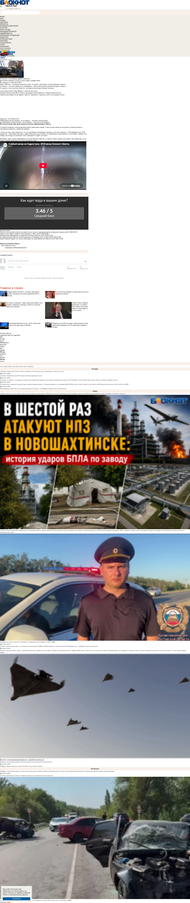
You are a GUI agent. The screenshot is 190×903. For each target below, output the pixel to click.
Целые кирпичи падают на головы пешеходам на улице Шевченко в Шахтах (25, 239)
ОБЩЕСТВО (4, 37)
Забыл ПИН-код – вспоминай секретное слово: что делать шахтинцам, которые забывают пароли (32, 84)
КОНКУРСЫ (4, 24)
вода (6, 247)
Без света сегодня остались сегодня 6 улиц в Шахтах (93, 650)
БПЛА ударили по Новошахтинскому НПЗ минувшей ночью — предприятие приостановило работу (72, 646)
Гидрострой (12, 247)
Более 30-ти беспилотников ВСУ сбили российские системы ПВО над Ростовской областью (27, 762)
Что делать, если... (6, 59)
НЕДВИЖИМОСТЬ (6, 33)
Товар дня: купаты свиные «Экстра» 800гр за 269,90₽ (114, 384)
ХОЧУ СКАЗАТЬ (5, 48)
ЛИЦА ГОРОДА (5, 30)
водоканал (23, 247)
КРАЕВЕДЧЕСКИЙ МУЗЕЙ (9, 26)
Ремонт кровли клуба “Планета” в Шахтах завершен (17, 371)
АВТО (2, 18)
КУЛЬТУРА (3, 28)
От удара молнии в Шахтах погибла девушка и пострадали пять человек (24, 237)
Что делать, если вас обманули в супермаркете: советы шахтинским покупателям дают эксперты (33, 86)
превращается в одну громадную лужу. (24, 140)
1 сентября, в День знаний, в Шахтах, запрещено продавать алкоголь (99, 380)
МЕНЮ (2, 16)
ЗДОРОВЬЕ (4, 22)
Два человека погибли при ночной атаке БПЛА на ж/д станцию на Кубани (22, 766)
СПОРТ (2, 44)
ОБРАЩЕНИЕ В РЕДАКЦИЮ (9, 35)
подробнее (16, 335)
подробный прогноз (6, 335)
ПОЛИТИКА (4, 41)
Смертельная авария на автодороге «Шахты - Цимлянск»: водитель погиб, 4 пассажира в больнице (126, 530)
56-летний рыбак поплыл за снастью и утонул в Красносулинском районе (64, 771)
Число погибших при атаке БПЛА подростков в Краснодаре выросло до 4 (22, 375)
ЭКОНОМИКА (4, 46)
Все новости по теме (7, 82)
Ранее (19, 267)
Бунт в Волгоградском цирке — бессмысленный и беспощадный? (20, 646)
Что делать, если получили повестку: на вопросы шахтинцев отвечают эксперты (27, 88)
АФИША (2, 20)
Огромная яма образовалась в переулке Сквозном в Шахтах (20, 235)
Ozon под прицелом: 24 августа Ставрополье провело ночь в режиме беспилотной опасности (28, 775)
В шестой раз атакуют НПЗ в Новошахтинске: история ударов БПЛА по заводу (24, 530)
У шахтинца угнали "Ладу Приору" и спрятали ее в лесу (49, 371)
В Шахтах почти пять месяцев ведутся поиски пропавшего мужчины (65, 393)
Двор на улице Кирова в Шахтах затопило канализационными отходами (22, 771)
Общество (3, 119)
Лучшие (11, 267)
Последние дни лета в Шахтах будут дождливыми (101, 771)
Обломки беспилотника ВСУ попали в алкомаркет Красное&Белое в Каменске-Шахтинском (72, 530)
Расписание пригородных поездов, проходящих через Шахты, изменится (105, 393)
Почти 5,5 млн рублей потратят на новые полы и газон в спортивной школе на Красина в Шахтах (32, 232)
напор (18, 247)
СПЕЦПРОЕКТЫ (5, 43)
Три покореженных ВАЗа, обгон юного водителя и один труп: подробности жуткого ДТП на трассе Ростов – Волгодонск (35, 900)
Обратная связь (10, 245)
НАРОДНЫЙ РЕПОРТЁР (8, 31)
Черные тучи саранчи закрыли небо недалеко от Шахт (18, 234)
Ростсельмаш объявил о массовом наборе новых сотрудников (16, 366)
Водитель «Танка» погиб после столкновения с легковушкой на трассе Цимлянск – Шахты (27, 642)
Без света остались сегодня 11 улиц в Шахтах (84, 384)
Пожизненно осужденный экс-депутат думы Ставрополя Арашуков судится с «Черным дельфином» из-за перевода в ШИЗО (36, 384)
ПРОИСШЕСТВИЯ (6, 39)
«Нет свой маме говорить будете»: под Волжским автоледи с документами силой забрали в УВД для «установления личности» (37, 650)
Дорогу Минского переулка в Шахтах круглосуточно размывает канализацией (23, 393)
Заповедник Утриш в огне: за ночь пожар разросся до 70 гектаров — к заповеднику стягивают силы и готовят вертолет (35, 388)
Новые (2, 267)
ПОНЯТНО (16, 899)
